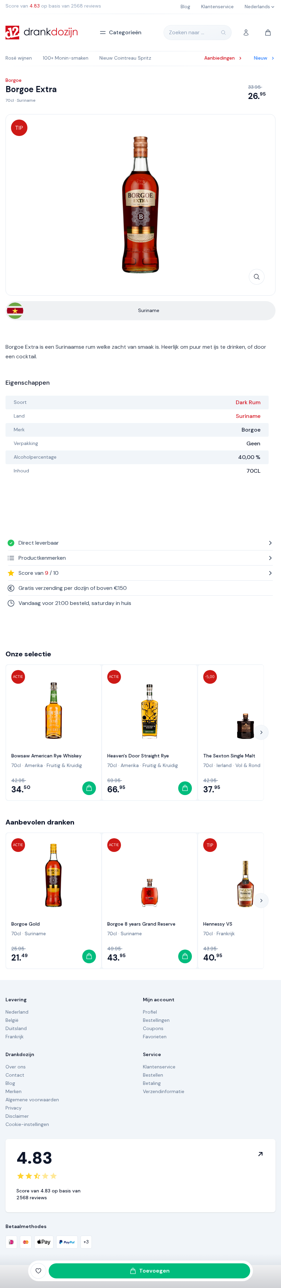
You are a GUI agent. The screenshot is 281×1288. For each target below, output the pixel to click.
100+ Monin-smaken (65, 58)
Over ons (15, 1067)
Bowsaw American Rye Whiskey (46, 756)
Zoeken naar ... (186, 32)
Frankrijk (226, 933)
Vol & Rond (247, 765)
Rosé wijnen (18, 58)
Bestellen (153, 1075)
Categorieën (125, 32)
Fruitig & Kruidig (64, 765)
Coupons (153, 1028)
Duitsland (16, 1028)
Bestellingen (156, 1020)
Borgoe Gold (25, 924)
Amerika (34, 765)
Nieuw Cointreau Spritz (125, 58)
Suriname (26, 100)
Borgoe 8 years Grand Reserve (141, 924)
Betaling (152, 1083)
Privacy (13, 1108)
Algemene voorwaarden (32, 1100)
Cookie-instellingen (27, 1124)
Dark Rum (248, 402)
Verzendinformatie (163, 1091)
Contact (14, 1075)
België (12, 1020)
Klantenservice (159, 1067)
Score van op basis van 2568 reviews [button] (53, 6)
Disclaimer (17, 1116)
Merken (13, 1091)
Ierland (224, 765)
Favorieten (155, 1036)
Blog (10, 1083)
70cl (9, 100)
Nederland (16, 1012)
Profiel (150, 1012)
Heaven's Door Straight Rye (138, 756)
